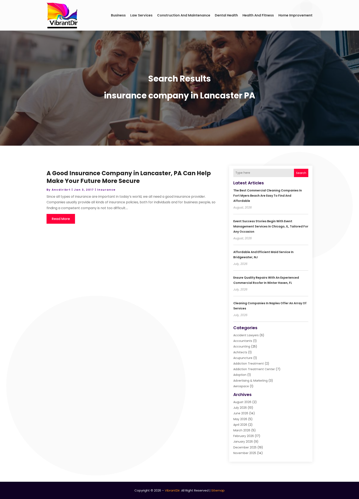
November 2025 (244, 453)
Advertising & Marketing (250, 381)
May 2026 (240, 419)
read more (61, 218)
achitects (240, 352)
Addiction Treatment (248, 363)
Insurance (106, 190)
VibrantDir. (172, 490)
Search (301, 173)
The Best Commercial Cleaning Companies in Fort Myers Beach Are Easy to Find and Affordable (267, 195)
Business (118, 15)
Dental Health (226, 15)
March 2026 (241, 430)
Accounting (241, 346)
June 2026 (240, 413)
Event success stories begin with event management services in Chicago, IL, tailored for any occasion (270, 226)
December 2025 (245, 447)
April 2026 (240, 425)
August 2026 (242, 402)
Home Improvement (295, 15)
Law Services (141, 15)
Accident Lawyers (246, 335)
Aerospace (241, 386)
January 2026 (243, 441)
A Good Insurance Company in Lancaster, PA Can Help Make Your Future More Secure (129, 177)
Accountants (242, 341)
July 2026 (240, 408)
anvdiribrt (61, 190)
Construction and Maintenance (183, 15)
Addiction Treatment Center (254, 369)
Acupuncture (242, 358)
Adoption (239, 375)
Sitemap (218, 490)
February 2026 (243, 436)
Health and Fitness (258, 15)
